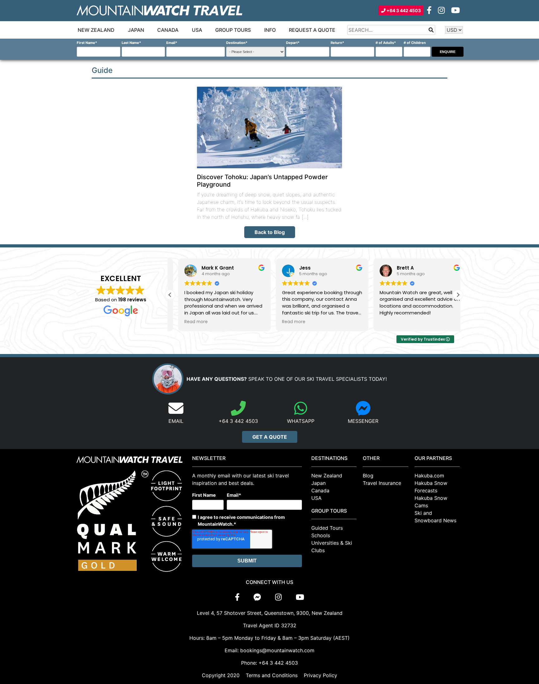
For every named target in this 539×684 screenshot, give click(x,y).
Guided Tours (327, 528)
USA (197, 30)
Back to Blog (270, 232)
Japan (136, 30)
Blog (368, 475)
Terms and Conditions (272, 675)
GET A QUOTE (269, 437)
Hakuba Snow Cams (431, 502)
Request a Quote (312, 30)
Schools (320, 535)
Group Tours (233, 30)
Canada (167, 30)
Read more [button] (188, 322)
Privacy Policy (320, 675)
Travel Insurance (382, 483)
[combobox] (391, 30)
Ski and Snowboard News (435, 517)
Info (270, 30)
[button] (458, 294)
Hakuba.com (429, 475)
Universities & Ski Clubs (331, 546)
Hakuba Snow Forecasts (431, 487)
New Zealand (96, 30)
